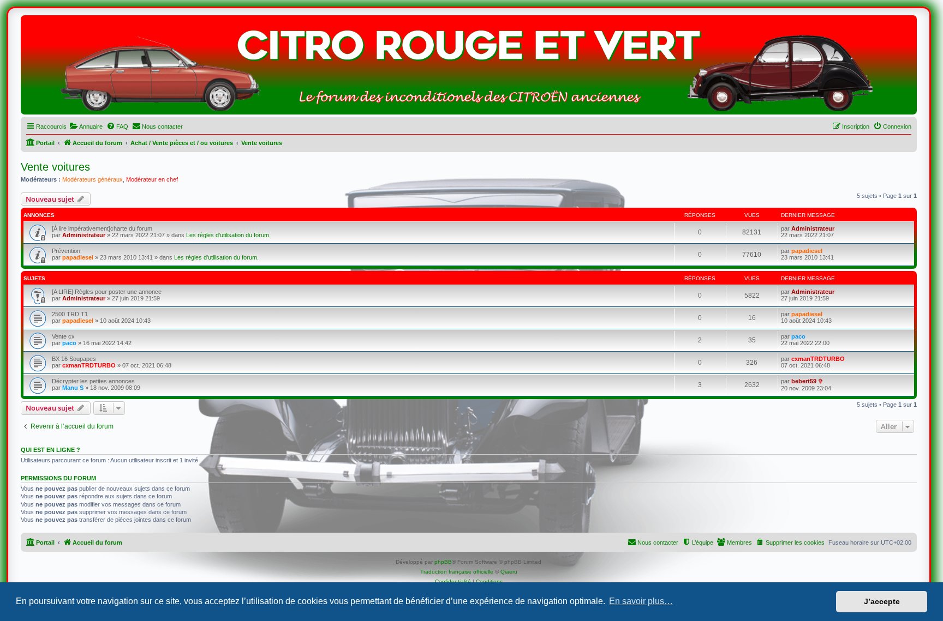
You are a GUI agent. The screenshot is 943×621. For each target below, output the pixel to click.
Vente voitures (55, 167)
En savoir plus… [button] (641, 601)
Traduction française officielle (456, 572)
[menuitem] (86, 126)
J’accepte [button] (882, 601)
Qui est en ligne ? (50, 450)
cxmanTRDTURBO (89, 365)
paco (69, 343)
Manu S (72, 387)
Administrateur (83, 235)
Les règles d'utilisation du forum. (228, 235)
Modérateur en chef (152, 179)
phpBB (443, 562)
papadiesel (77, 257)
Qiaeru (508, 572)
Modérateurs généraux (92, 179)
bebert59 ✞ (807, 381)
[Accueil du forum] (468, 67)
